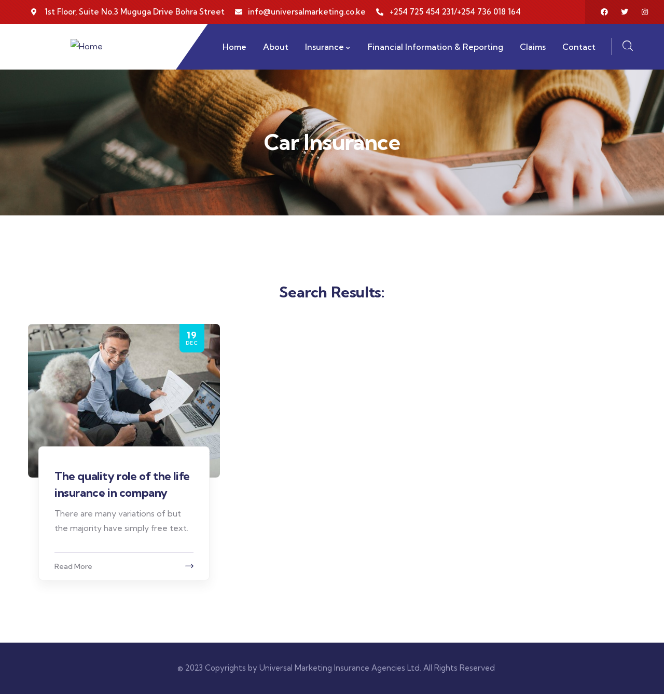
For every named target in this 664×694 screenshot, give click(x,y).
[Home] (87, 46)
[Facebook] (604, 12)
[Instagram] (644, 12)
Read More (73, 566)
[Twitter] (624, 12)
